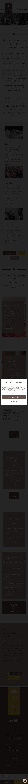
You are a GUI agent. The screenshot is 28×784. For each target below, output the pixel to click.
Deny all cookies (14, 401)
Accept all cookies (14, 397)
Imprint (15, 393)
